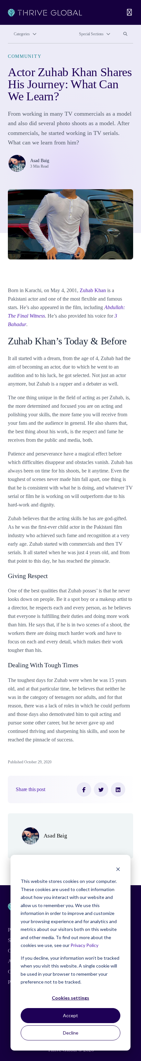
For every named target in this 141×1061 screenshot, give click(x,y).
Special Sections (91, 34)
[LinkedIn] (118, 789)
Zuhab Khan (93, 290)
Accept (70, 1015)
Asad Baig (39, 160)
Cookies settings (70, 998)
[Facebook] (84, 789)
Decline (70, 1033)
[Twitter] (101, 789)
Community (24, 56)
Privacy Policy (84, 945)
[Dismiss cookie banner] (118, 869)
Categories (22, 34)
